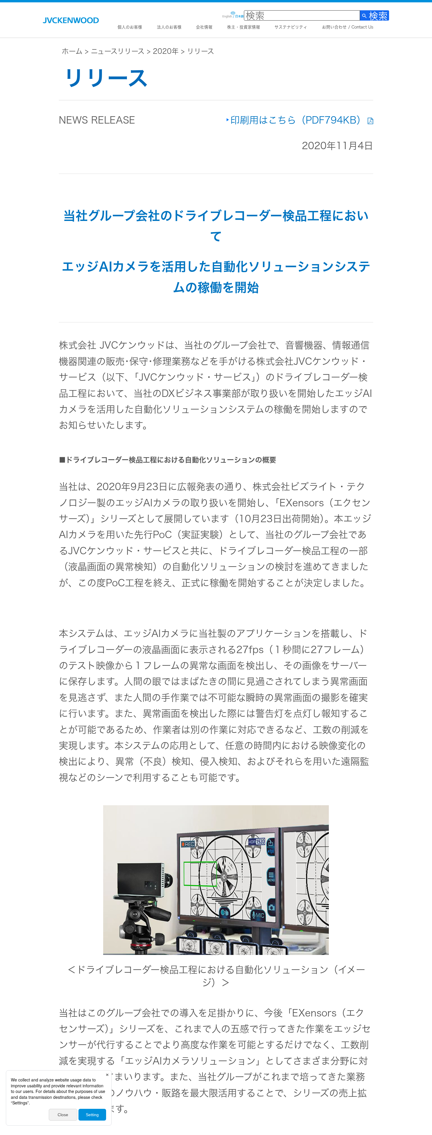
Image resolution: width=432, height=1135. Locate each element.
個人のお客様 (130, 27)
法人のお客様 (169, 27)
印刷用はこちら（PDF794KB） (298, 120)
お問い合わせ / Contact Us (347, 27)
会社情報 (204, 27)
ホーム (72, 51)
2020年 (166, 51)
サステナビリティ (290, 27)
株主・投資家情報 (243, 27)
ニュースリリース (118, 51)
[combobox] (302, 15)
